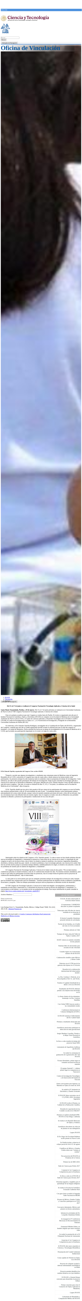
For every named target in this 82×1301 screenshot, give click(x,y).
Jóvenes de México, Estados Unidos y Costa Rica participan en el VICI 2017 (68, 1201)
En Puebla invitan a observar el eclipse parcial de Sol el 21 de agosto (68, 1143)
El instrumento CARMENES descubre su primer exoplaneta (70, 905)
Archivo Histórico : (7, 894)
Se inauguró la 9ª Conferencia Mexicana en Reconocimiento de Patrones (69, 1220)
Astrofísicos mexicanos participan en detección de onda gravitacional (68, 1028)
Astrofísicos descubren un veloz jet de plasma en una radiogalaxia (69, 1127)
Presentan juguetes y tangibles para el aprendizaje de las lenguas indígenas (68, 1182)
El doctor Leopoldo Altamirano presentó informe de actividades (70, 919)
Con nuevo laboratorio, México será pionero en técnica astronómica (68, 1208)
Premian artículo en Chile (72, 930)
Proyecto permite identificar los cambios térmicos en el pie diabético (68, 1272)
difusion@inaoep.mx (15, 909)
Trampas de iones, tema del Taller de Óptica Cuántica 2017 (68, 935)
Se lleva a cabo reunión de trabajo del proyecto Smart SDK (68, 1042)
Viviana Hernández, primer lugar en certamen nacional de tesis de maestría (68, 1062)
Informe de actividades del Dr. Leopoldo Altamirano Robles (70, 1214)
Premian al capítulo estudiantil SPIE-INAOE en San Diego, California (68, 1115)
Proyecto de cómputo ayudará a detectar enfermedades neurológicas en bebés (69, 1265)
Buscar (4, 40)
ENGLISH (4, 10)
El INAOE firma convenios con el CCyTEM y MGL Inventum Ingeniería (69, 1097)
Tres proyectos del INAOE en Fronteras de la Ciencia (70, 1157)
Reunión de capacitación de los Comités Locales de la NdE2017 (69, 1110)
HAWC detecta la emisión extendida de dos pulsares (68, 941)
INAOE (7, 697)
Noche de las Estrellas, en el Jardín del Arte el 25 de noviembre (69, 925)
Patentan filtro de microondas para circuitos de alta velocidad (69, 946)
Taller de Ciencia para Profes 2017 (69, 1166)
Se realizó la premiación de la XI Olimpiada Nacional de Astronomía (69, 1235)
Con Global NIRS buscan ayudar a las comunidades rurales (69, 1005)
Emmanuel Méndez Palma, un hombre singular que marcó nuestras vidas (68, 1228)
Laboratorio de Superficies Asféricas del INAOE (68, 1048)
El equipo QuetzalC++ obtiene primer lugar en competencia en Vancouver (70, 1070)
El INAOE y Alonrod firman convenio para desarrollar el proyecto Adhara (68, 1279)
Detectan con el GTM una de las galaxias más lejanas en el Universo (69, 964)
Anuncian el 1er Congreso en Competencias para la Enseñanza (69, 1241)
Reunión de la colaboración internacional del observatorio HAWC (70, 971)
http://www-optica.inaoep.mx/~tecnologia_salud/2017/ (22, 891)
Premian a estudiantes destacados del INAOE (68, 1022)
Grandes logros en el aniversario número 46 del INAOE (70, 952)
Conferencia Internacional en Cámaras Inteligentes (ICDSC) (70, 1011)
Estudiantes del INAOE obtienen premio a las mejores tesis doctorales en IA (68, 990)
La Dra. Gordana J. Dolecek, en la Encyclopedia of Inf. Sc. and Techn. (68, 978)
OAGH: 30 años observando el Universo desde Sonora (70, 899)
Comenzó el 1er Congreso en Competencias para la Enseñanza (69, 1171)
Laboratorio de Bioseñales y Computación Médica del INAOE (69, 1297)
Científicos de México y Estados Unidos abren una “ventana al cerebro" (70, 1150)
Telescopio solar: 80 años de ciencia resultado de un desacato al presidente (68, 912)
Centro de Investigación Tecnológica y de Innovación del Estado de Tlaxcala (68, 1077)
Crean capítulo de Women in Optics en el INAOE (68, 1258)
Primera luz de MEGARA (71, 1162)
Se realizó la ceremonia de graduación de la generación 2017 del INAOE (68, 1054)
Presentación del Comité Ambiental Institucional (69, 1253)
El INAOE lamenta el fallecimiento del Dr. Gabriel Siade (69, 1016)
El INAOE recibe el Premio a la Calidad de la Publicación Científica (68, 1104)
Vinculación (8, 699)
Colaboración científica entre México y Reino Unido (68, 958)
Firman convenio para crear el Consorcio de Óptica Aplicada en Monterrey (69, 1286)
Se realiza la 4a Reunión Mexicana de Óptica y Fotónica (69, 1121)
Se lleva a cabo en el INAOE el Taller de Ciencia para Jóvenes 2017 (68, 1177)
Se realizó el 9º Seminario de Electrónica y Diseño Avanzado (70, 1090)
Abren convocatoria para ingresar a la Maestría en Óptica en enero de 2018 (68, 1084)
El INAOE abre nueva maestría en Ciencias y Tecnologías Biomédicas (69, 1247)
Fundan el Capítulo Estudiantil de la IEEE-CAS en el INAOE (68, 983)
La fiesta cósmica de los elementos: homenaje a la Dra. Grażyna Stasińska (69, 998)
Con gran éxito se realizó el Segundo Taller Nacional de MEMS (68, 1194)
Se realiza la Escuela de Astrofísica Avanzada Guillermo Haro (69, 1188)
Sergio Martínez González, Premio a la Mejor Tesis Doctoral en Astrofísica (68, 1035)
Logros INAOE (75, 1132)
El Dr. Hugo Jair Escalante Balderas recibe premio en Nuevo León (68, 1137)
